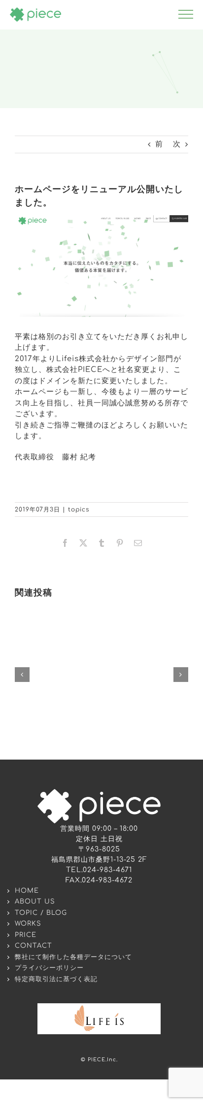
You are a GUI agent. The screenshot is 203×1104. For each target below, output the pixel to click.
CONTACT (33, 945)
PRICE (25, 935)
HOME (27, 890)
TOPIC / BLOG (41, 912)
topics (78, 509)
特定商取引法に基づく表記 (56, 979)
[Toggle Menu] (185, 14)
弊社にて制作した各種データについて (73, 957)
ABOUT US (35, 901)
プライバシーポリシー (49, 967)
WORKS (28, 923)
